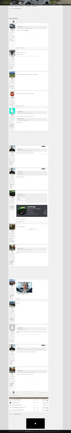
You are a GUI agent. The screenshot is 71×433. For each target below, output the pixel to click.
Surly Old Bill (12, 330)
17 (18, 19)
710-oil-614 (12, 230)
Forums (16, 4)
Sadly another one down (16, 402)
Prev (10, 21)
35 (12, 118)
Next (17, 21)
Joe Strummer (12, 19)
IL (12, 204)
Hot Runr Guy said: (19, 194)
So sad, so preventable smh (16, 399)
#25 (47, 245)
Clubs (36, 4)
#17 (47, 50)
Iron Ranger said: (19, 171)
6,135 (13, 235)
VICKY (12, 251)
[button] (40, 4)
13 (21, 408)
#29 (47, 345)
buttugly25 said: (19, 149)
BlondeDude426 (14, 408)
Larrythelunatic (12, 308)
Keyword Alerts (29, 4)
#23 (47, 191)
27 (12, 234)
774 (13, 313)
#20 (47, 108)
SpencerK (13, 405)
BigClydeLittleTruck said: (20, 118)
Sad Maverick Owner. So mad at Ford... (19, 407)
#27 (47, 301)
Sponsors (35, 431)
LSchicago (12, 197)
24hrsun (12, 78)
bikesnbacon (13, 410)
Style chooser (27, 431)
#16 (47, 23)
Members (46, 4)
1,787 (13, 119)
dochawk (12, 114)
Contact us (38, 431)
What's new (22, 4)
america (13, 102)
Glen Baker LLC (44, 408)
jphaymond (12, 29)
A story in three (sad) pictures (17, 404)
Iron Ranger (12, 56)
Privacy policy (50, 431)
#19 (47, 91)
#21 (47, 146)
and (20, 221)
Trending (16, 6)
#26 (47, 280)
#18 (47, 72)
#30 (47, 367)
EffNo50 (45, 410)
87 (12, 201)
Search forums (28, 6)
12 (20, 408)
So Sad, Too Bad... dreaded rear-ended (18, 409)
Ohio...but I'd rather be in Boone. (12, 239)
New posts (11, 6)
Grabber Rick (44, 400)
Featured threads (21, 6)
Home (54, 431)
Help (52, 431)
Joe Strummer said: (19, 26)
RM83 (45, 405)
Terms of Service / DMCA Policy (44, 431)
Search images (34, 6)
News (11, 4)
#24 (47, 224)
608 (13, 256)
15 (12, 60)
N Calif (13, 293)
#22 (47, 168)
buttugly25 (12, 97)
